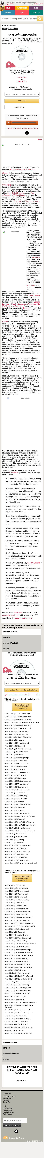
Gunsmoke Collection (11, 615)
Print (40, 139)
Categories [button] (22, 8)
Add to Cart (22, 101)
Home (8, 8)
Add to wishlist (20, 107)
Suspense (22, 304)
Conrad (26, 308)
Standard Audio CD (11, 643)
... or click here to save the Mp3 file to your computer (22, 128)
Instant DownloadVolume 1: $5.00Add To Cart (22, 706)
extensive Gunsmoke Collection (22, 170)
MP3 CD (6, 637)
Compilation (13, 28)
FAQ (22, 12)
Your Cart (36, 12)
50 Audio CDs (22, 81)
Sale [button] (36, 8)
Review (6, 649)
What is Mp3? (7, 1108)
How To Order (7, 1110)
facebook (17, 133)
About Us (6, 1100)
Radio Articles (7, 1114)
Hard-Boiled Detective (16, 193)
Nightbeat (6, 306)
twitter (22, 133)
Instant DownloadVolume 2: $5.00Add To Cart (22, 878)
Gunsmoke (6, 173)
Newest (8, 12)
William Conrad (33, 296)
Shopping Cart (7, 1098)
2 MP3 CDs (22, 78)
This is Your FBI (33, 304)
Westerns (12, 26)
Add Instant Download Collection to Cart (21, 690)
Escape (37, 302)
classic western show (23, 618)
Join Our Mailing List (12, 1125)
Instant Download (10, 632)
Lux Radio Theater (9, 304)
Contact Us (6, 1102)
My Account (10, 4)
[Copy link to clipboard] (27, 133)
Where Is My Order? (9, 1096)
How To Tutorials (8, 1112)
